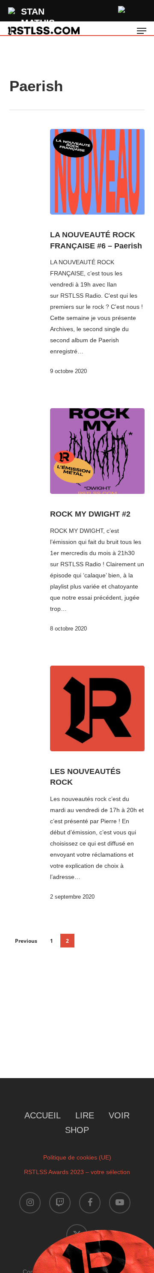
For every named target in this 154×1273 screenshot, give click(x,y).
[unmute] (122, 8)
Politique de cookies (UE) (77, 1157)
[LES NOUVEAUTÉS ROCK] (97, 708)
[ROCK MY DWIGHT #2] (97, 451)
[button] (141, 31)
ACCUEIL (42, 1115)
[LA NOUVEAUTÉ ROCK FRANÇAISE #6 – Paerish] (97, 172)
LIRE (84, 1115)
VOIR (119, 1115)
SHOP (77, 1130)
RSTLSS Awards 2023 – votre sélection (77, 1171)
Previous (26, 940)
